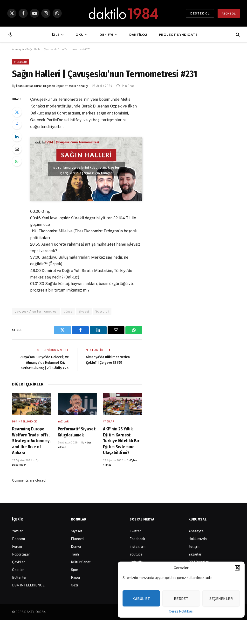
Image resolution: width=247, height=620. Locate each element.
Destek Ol (200, 13)
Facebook (137, 539)
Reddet (181, 598)
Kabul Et (141, 598)
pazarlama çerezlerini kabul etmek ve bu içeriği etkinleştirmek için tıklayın (86, 170)
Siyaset (83, 311)
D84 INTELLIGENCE (24, 421)
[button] (237, 567)
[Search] (237, 34)
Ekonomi (77, 539)
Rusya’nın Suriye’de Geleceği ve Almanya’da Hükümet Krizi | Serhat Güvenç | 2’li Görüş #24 (44, 362)
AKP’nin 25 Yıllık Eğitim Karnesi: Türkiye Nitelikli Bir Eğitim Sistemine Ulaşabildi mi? (121, 440)
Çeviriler (18, 562)
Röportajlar (21, 554)
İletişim (193, 547)
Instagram (137, 547)
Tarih (75, 554)
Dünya (67, 311)
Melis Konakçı (78, 86)
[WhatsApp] (17, 161)
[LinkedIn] (17, 137)
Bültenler (19, 577)
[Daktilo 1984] (123, 13)
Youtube (136, 554)
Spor (74, 570)
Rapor (75, 577)
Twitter (135, 531)
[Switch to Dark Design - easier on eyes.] (10, 34)
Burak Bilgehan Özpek (49, 86)
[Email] (17, 149)
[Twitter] (17, 112)
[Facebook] (17, 124)
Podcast (18, 539)
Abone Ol (229, 13)
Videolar (20, 61)
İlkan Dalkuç (24, 86)
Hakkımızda (197, 539)
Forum (17, 547)
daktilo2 (138, 34)
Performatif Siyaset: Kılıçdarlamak (77, 431)
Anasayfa (18, 49)
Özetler (18, 570)
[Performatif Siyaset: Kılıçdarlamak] (77, 404)
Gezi (74, 585)
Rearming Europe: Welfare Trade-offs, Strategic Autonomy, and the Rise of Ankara (31, 440)
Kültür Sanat (81, 562)
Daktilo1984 (19, 464)
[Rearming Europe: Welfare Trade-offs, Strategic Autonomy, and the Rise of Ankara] (31, 404)
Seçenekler (221, 598)
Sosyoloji (102, 311)
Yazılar (63, 421)
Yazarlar (194, 554)
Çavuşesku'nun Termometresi (35, 311)
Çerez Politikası (181, 611)
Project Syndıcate (178, 34)
